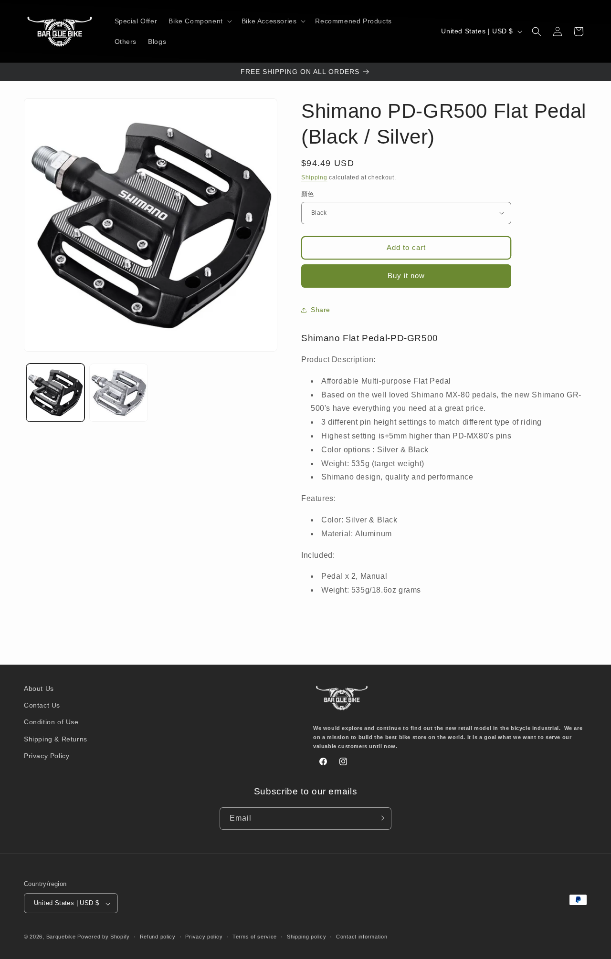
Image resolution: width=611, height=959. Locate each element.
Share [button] (320, 309)
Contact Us (42, 705)
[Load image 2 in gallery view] (118, 393)
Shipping (314, 177)
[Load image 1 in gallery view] (55, 393)
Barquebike (61, 937)
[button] (199, 21)
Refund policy (158, 936)
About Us (39, 688)
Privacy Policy (46, 756)
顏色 (307, 194)
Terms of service (254, 936)
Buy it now (406, 275)
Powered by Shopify (103, 937)
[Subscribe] (380, 818)
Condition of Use (51, 722)
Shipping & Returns (55, 739)
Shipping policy (307, 936)
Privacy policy (203, 936)
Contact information (361, 936)
